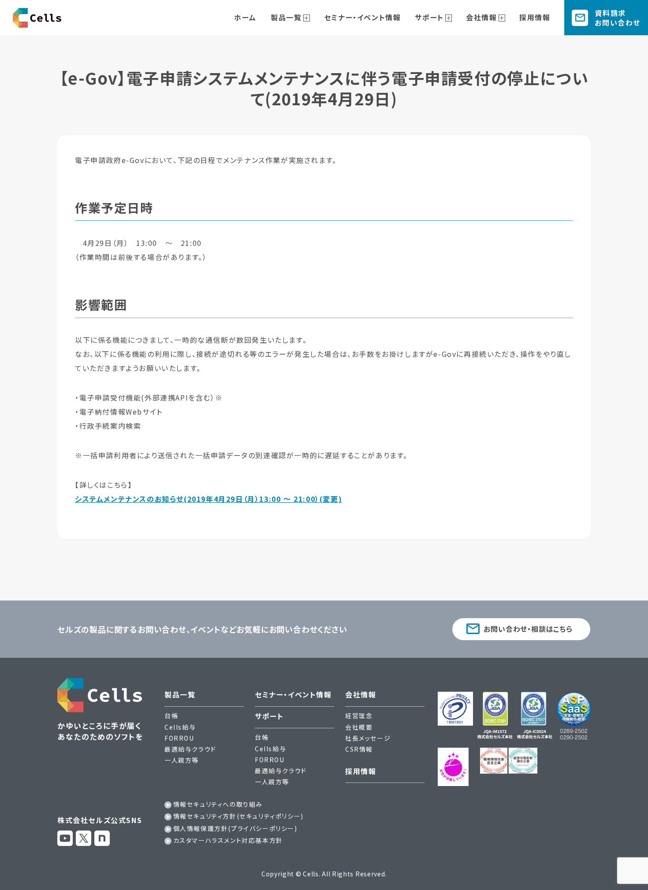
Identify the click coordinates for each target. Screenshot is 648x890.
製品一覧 (286, 17)
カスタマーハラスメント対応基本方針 (228, 840)
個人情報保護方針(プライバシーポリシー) (235, 828)
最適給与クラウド (190, 749)
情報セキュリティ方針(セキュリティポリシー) (238, 816)
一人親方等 (181, 760)
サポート (429, 17)
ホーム (245, 17)
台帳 (171, 715)
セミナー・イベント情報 (362, 17)
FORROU (179, 738)
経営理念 (358, 715)
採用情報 (534, 17)
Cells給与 (180, 727)
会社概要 (358, 727)
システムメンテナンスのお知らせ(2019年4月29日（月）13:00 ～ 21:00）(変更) (208, 498)
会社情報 (481, 17)
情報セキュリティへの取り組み (218, 804)
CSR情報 (359, 749)
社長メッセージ (368, 738)
